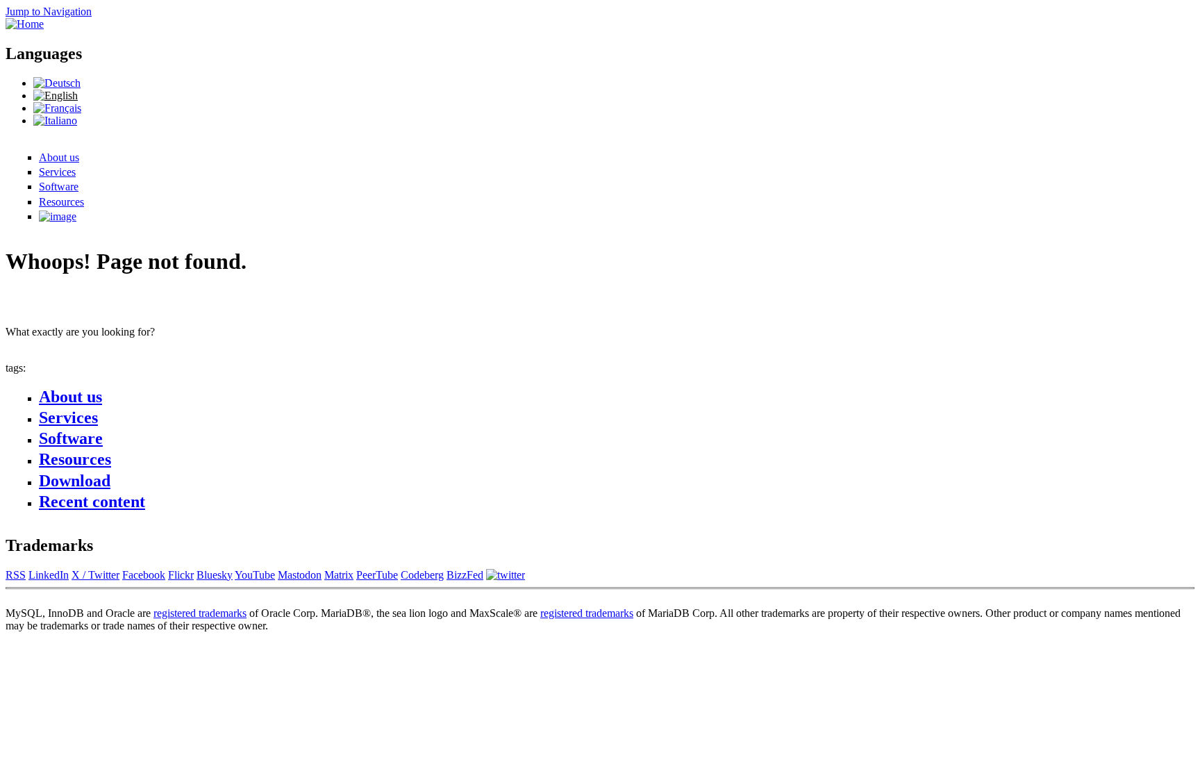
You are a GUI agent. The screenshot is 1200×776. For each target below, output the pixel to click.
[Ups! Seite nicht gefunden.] (57, 83)
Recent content (92, 502)
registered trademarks (200, 613)
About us (59, 157)
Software (58, 186)
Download (74, 481)
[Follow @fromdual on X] (505, 575)
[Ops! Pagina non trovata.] (55, 120)
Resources (61, 202)
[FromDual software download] (57, 216)
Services (57, 172)
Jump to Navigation (49, 11)
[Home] (25, 24)
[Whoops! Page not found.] (55, 95)
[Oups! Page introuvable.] (57, 108)
